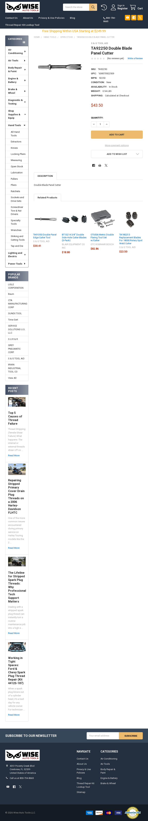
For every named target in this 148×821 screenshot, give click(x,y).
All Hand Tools (15, 134)
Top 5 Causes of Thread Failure (15, 418)
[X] (140, 17)
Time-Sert (13, 319)
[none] (60, 68)
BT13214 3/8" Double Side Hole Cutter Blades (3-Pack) (74, 237)
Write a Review (135, 58)
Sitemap (81, 792)
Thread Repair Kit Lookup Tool (22, 25)
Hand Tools (14, 125)
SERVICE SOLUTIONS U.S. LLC (16, 329)
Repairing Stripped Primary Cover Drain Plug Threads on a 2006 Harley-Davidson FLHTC (16, 496)
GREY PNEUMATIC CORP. (14, 349)
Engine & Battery (13, 80)
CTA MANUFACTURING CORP (17, 304)
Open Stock (17, 166)
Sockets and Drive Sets (17, 199)
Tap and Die (17, 246)
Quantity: (97, 117)
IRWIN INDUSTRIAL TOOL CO (14, 368)
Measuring (16, 160)
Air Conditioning (15, 51)
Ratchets (15, 191)
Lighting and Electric (15, 255)
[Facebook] (133, 17)
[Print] (99, 165)
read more (13, 455)
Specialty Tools (15, 222)
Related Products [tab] (47, 197)
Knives (14, 148)
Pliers (13, 185)
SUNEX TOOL (15, 313)
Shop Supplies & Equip (14, 114)
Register (122, 8)
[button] (117, 154)
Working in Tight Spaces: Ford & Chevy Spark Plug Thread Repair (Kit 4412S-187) (16, 670)
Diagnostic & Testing (15, 102)
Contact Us (11, 18)
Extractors (16, 141)
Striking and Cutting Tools (18, 238)
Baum (11, 294)
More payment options (117, 145)
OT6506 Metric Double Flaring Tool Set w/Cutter (102, 237)
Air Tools (13, 60)
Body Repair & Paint (15, 69)
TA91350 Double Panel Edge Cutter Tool (44, 236)
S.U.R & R (13, 339)
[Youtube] (127, 17)
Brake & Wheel (12, 91)
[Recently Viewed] (105, 7)
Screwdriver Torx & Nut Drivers (17, 210)
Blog (72, 18)
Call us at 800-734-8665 (22, 778)
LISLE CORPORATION (15, 286)
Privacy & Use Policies (51, 18)
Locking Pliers (18, 154)
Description (45, 176)
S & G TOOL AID (16, 358)
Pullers (14, 179)
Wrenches (16, 230)
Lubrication (17, 172)
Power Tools (15, 263)
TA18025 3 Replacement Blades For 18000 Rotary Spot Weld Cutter (130, 239)
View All (12, 378)
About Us (28, 18)
